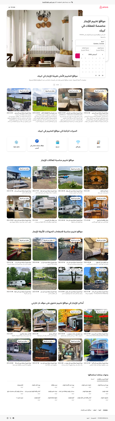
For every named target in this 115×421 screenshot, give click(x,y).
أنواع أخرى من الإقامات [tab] (102, 379)
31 (96, 75)
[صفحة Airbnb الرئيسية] (104, 7)
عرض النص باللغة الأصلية (48, 2)
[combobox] (90, 44)
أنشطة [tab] (92, 379)
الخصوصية (93, 418)
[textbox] (98, 50)
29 (102, 75)
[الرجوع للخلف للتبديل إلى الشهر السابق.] (102, 54)
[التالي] (54, 84)
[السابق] (60, 84)
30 (99, 75)
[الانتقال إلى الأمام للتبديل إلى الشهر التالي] (82, 54)
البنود (88, 418)
